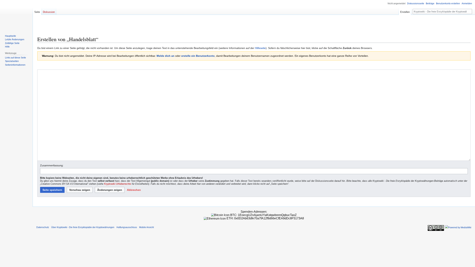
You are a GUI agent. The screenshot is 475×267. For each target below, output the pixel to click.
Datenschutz (42, 227)
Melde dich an (165, 55)
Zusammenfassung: (51, 165)
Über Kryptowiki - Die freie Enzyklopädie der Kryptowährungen (82, 227)
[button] (134, 190)
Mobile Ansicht (146, 227)
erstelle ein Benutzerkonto (198, 55)
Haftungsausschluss (127, 227)
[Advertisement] (254, 27)
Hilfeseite (260, 48)
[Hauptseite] (16, 15)
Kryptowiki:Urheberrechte (117, 184)
